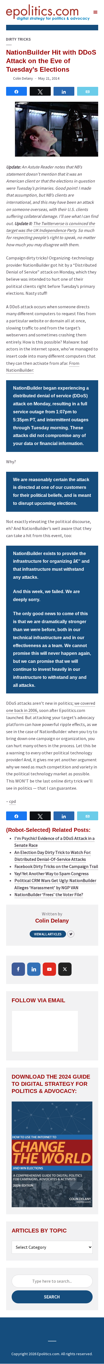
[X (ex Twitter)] (65, 969)
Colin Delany (23, 78)
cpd (12, 801)
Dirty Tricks (18, 39)
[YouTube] (49, 969)
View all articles (47, 934)
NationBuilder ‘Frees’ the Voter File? (48, 894)
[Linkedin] (33, 969)
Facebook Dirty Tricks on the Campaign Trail (56, 866)
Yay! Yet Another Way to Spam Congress (51, 873)
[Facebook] (18, 969)
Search (52, 1296)
